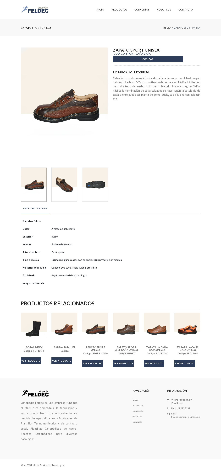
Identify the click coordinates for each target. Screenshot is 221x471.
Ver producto (31, 360)
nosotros (137, 416)
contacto (137, 421)
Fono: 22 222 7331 (180, 408)
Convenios (142, 9)
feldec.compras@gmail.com (185, 416)
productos (138, 405)
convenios (138, 410)
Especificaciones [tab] (35, 208)
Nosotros (164, 9)
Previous (22, 106)
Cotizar (147, 59)
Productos (119, 9)
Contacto (185, 9)
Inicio (100, 9)
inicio (135, 399)
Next (106, 106)
